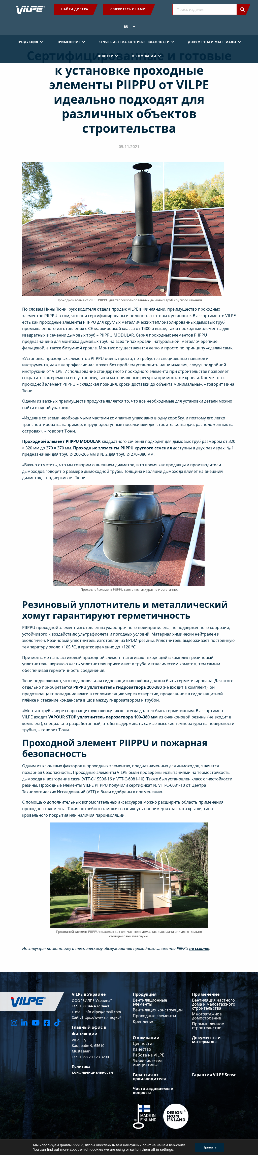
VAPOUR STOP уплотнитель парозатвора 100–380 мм (103, 717)
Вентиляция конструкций (158, 1010)
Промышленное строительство (208, 1026)
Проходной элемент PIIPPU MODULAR (61, 441)
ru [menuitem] (126, 26)
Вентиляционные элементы (150, 1002)
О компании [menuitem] (144, 56)
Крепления (143, 1021)
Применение (205, 994)
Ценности (142, 1043)
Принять (209, 1147)
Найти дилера (74, 9)
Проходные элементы (154, 1015)
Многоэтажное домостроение (207, 1016)
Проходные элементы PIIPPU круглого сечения (122, 448)
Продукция (144, 994)
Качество (142, 1049)
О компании (146, 1037)
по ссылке (199, 948)
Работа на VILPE (148, 1055)
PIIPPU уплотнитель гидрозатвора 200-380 (117, 687)
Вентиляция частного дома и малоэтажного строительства (213, 1004)
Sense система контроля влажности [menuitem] (134, 42)
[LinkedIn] (24, 1023)
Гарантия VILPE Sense (214, 1074)
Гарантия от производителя (149, 1076)
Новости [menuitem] (105, 56)
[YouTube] (35, 1023)
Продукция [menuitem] (27, 42)
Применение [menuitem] (68, 42)
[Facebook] (47, 1023)
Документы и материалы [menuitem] (212, 42)
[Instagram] (14, 1023)
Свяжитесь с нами (127, 9)
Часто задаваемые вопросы (153, 1090)
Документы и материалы (206, 1039)
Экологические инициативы (148, 1063)
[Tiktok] (57, 1023)
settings (166, 1149)
